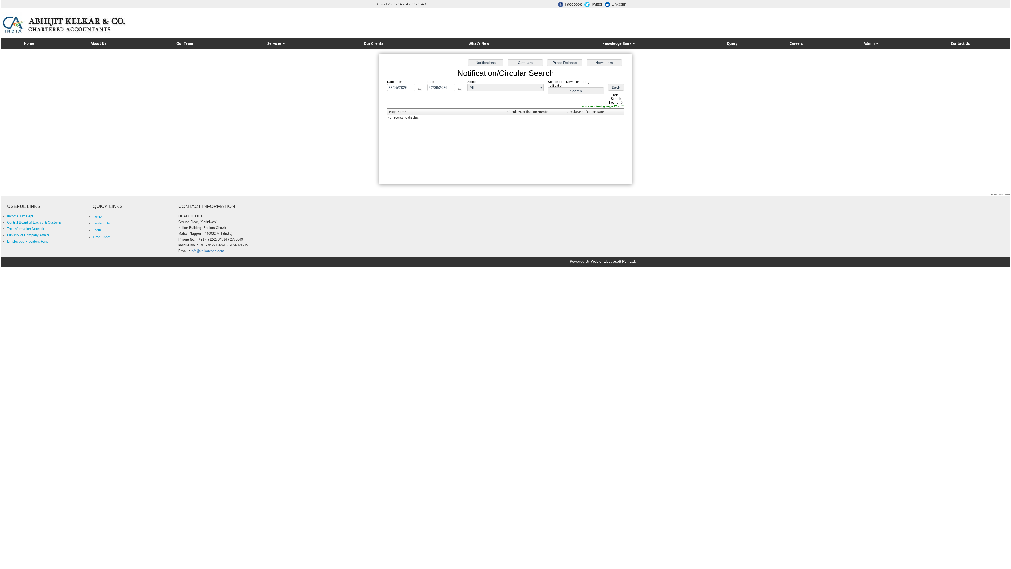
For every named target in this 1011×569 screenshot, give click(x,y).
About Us (98, 43)
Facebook (573, 4)
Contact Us (960, 43)
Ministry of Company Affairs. (29, 235)
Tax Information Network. (26, 229)
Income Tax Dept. (20, 216)
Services (274, 43)
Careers (796, 43)
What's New (479, 43)
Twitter (596, 4)
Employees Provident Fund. (28, 241)
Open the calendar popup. (420, 89)
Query (732, 43)
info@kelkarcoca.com (207, 251)
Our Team (184, 43)
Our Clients (373, 43)
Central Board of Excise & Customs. (35, 222)
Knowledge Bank (617, 43)
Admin (870, 43)
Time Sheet (101, 237)
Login (97, 230)
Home (29, 43)
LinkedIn (619, 4)
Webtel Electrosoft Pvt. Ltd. (613, 261)
